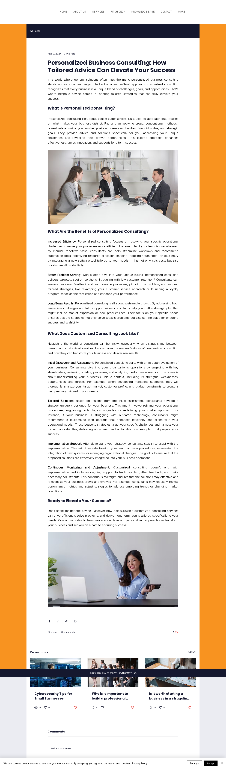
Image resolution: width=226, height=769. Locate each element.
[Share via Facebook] (49, 621)
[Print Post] (75, 621)
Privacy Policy (139, 763)
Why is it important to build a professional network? (110, 696)
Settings (194, 763)
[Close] (222, 763)
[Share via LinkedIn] (58, 621)
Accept (211, 763)
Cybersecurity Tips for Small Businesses (53, 696)
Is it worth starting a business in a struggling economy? (169, 696)
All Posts (35, 30)
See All (192, 651)
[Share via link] (66, 621)
